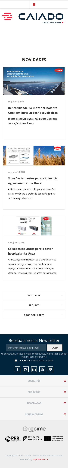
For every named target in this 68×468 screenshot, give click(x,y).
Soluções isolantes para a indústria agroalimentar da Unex (33, 180)
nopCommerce (40, 459)
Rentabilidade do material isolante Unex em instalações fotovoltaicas (33, 110)
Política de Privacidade (42, 360)
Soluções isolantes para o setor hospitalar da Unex (30, 251)
